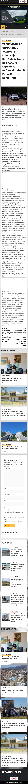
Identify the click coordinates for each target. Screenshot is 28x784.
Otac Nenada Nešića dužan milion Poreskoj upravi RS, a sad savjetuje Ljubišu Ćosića (17, 617)
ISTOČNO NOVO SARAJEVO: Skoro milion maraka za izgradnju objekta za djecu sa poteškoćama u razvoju (13, 413)
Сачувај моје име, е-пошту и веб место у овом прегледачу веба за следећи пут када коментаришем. (14, 510)
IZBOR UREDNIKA (6, 40)
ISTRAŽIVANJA (14, 547)
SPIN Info (14, 7)
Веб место (7, 501)
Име (5, 488)
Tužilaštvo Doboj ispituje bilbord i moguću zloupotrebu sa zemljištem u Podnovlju (13, 725)
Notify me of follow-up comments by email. (14, 518)
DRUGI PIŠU (5, 721)
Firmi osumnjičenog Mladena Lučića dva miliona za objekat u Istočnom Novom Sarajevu (16, 582)
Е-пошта (7, 494)
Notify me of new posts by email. (14, 522)
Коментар (7, 468)
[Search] (26, 27)
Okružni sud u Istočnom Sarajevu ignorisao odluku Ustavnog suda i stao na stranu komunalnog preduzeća (7, 335)
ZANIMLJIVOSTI (6, 687)
